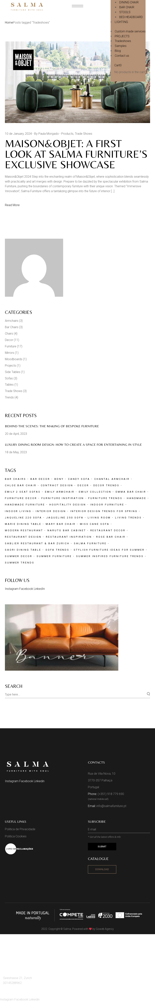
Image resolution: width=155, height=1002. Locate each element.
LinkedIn (39, 589)
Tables (9, 384)
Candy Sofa (79, 479)
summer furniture (54, 556)
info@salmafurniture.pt (111, 806)
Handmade (136, 498)
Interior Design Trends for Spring (104, 511)
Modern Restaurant (24, 530)
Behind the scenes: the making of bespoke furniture (52, 426)
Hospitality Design (67, 504)
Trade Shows (83, 133)
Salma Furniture (90, 543)
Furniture (10, 346)
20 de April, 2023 (16, 434)
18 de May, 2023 (16, 452)
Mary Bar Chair (61, 524)
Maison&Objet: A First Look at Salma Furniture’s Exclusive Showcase (76, 154)
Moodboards (13, 359)
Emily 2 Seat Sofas (23, 491)
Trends (9, 397)
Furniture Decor (21, 498)
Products (67, 133)
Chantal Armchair (112, 479)
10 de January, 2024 (18, 133)
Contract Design (57, 485)
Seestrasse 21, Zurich (17, 978)
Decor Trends (106, 485)
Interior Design (51, 511)
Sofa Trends (57, 549)
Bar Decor (40, 479)
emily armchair (59, 491)
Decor (9, 340)
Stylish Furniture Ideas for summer (109, 549)
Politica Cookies (15, 836)
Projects (10, 365)
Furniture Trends (105, 498)
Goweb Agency (105, 928)
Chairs (9, 333)
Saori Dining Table (23, 549)
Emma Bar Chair (131, 491)
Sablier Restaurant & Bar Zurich (37, 543)
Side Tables (12, 372)
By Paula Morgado (46, 133)
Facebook (26, 589)
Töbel (9, 959)
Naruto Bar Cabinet (66, 530)
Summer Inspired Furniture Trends (110, 556)
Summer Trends (19, 562)
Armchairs (11, 321)
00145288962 (12, 983)
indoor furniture (107, 504)
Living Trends (128, 517)
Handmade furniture (25, 504)
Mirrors (9, 353)
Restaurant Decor (108, 530)
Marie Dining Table (23, 524)
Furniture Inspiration (62, 498)
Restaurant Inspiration (69, 536)
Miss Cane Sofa (94, 524)
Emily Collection (95, 491)
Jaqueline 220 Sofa (23, 517)
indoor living (18, 511)
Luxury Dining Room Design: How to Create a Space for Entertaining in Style (73, 444)
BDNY (59, 479)
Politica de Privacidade (20, 829)
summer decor (18, 556)
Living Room (99, 517)
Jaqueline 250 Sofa (64, 517)
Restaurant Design (23, 536)
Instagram (12, 589)
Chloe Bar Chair (20, 485)
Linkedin (39, 781)
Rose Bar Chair (111, 536)
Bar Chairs (11, 327)
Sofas (9, 378)
